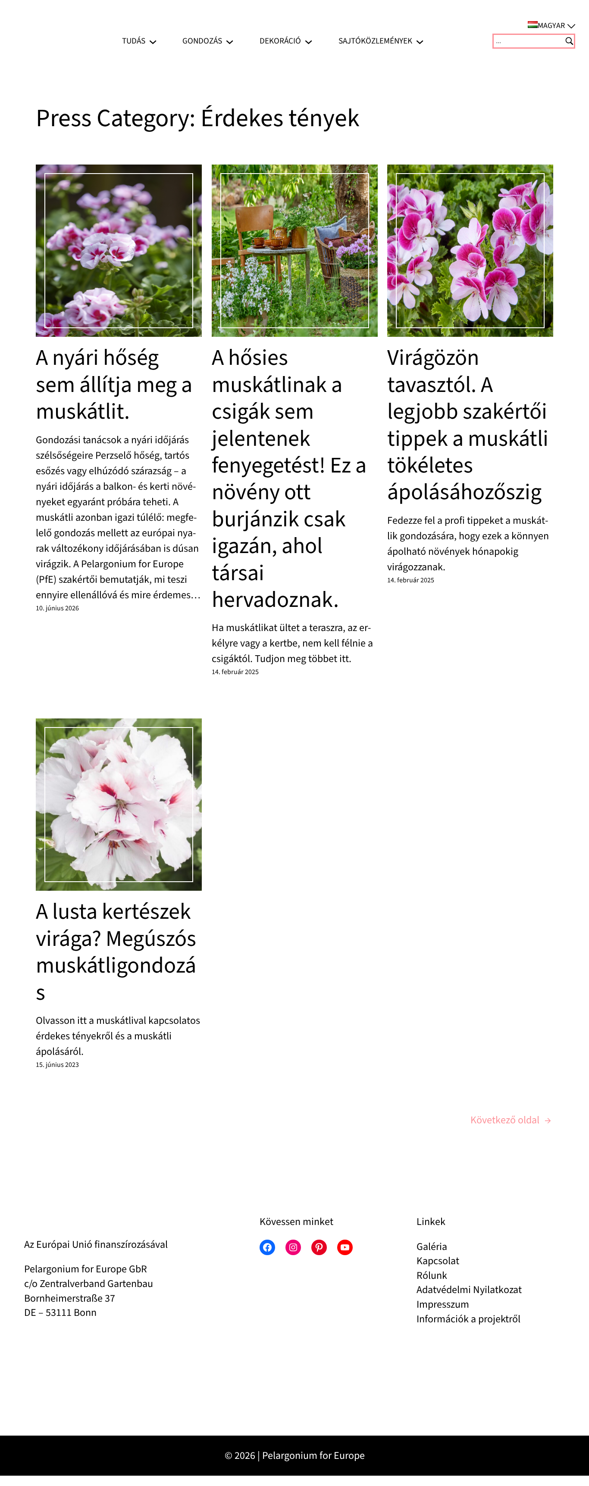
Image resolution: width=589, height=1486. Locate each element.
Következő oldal (510, 1120)
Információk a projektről (468, 1319)
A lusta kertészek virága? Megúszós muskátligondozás (116, 952)
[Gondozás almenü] (230, 41)
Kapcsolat (438, 1260)
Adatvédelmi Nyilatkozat (469, 1289)
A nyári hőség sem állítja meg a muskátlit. (114, 385)
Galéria (432, 1246)
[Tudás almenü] (153, 41)
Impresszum (443, 1304)
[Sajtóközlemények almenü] (420, 41)
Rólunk (432, 1275)
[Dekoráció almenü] (308, 41)
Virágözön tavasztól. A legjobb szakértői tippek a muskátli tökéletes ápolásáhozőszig (467, 425)
